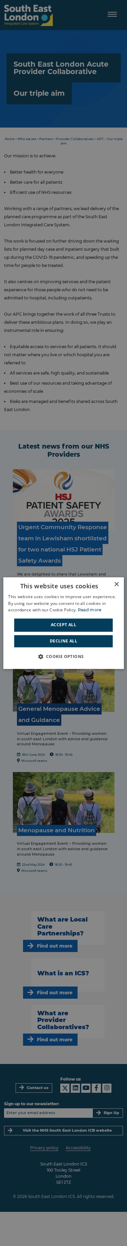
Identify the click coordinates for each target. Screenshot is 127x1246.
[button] (63, 656)
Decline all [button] (63, 641)
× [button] (116, 584)
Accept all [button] (63, 625)
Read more (90, 610)
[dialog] (63, 623)
